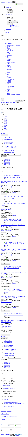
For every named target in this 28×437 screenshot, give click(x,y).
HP (7, 56)
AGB (5, 400)
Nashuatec (9, 69)
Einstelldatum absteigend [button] (10, 147)
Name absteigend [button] (8, 143)
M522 (5, 121)
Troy (8, 87)
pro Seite (3, 167)
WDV (8, 92)
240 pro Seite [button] (7, 163)
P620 (5, 126)
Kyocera (9, 63)
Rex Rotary (10, 80)
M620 (5, 122)
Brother (9, 46)
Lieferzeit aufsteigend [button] (9, 150)
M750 (5, 123)
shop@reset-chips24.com (9, 388)
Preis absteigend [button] (8, 139)
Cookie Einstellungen (9, 406)
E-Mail (8, 18)
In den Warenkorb (5, 239)
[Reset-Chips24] (6, 2)
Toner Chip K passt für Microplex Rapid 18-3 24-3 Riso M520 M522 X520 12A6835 (13, 250)
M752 (5, 125)
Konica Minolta (11, 62)
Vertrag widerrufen (5, 434)
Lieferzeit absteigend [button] (9, 152)
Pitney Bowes (10, 79)
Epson (8, 53)
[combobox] (4, 135)
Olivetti (8, 76)
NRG (8, 72)
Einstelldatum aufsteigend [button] (10, 146)
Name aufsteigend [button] (8, 142)
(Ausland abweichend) (6, 187)
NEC (8, 70)
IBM (8, 57)
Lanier (8, 65)
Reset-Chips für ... (8, 43)
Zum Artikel (3, 194)
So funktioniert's (5, 414)
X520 (5, 129)
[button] (7, 7)
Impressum (6, 399)
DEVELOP (10, 50)
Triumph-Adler (10, 86)
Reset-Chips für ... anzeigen (13, 45)
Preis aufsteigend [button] (8, 137)
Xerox (8, 93)
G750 (5, 116)
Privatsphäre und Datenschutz (11, 402)
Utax (8, 90)
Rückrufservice (6, 385)
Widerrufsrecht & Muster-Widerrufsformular (14, 403)
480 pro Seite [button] (7, 164)
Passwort (9, 20)
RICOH (9, 82)
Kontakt (3, 419)
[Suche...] (19, 4)
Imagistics (9, 59)
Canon (8, 48)
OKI (8, 74)
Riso (8, 83)
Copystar (9, 49)
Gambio (17, 435)
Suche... (25, 4)
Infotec (8, 60)
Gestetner (9, 55)
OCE (8, 73)
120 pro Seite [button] (7, 162)
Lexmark (9, 66)
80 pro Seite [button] (7, 160)
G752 (5, 118)
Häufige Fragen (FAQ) (6, 411)
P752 (5, 128)
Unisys (8, 89)
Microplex (9, 67)
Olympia (9, 77)
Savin (8, 84)
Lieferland (9, 9)
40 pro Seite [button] (7, 159)
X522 (5, 130)
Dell (8, 52)
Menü (2, 35)
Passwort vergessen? (15, 26)
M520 (5, 119)
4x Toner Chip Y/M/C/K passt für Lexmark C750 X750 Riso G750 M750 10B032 (13, 297)
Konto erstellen (13, 25)
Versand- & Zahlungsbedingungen (9, 416)
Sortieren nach (4, 154)
